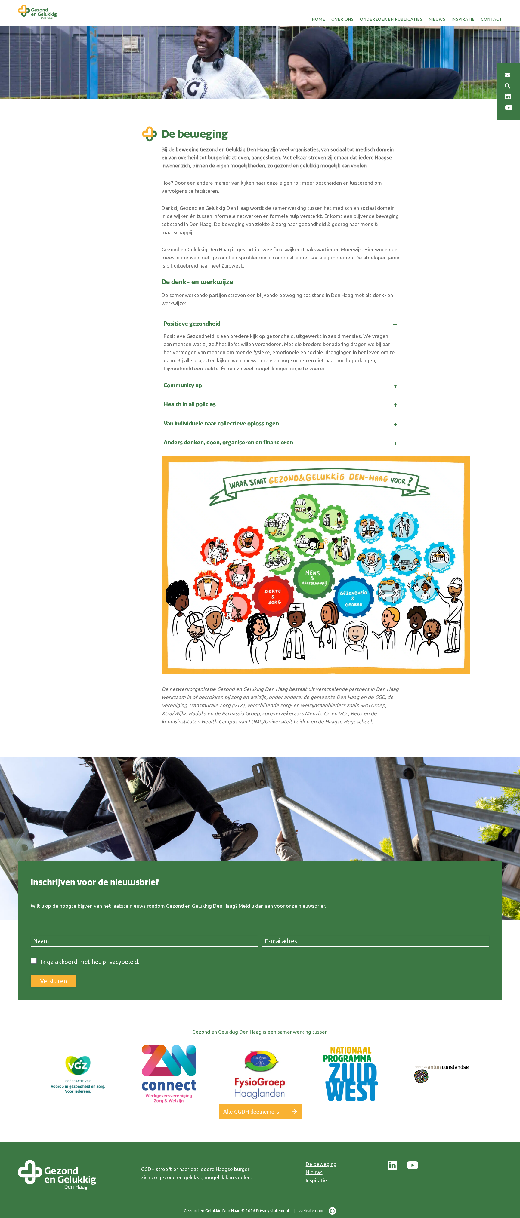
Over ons (342, 19)
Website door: (312, 1210)
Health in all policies (190, 404)
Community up (183, 385)
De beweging (321, 1164)
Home (318, 19)
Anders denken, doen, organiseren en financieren (228, 442)
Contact (491, 19)
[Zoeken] (507, 86)
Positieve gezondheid (192, 323)
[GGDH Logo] (37, 19)
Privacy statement (272, 1210)
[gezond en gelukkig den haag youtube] (412, 1165)
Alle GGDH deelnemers (251, 1112)
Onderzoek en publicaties (391, 19)
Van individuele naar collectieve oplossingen (221, 423)
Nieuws (437, 19)
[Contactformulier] (507, 75)
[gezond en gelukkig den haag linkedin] (392, 1165)
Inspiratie (463, 19)
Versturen (53, 980)
